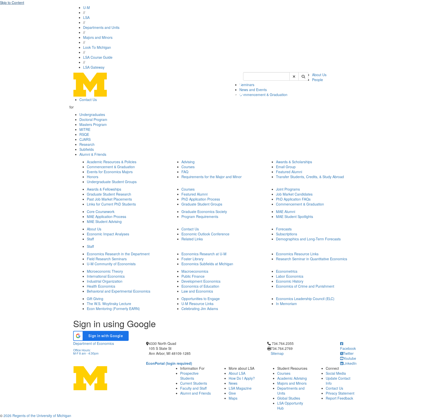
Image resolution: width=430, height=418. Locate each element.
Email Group (286, 166)
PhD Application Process (200, 199)
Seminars (246, 84)
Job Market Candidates (294, 194)
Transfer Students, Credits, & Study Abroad (310, 176)
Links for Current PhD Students (111, 204)
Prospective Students (189, 376)
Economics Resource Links (297, 253)
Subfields (86, 149)
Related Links (192, 238)
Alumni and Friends (195, 393)
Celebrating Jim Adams (199, 308)
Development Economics (200, 281)
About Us (319, 74)
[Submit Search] (303, 76)
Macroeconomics (194, 271)
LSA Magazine (240, 388)
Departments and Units (101, 27)
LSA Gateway (94, 67)
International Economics (106, 276)
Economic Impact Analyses (108, 233)
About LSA (237, 373)
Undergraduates (92, 114)
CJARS (85, 139)
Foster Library (192, 258)
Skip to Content (12, 2)
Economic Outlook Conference (205, 233)
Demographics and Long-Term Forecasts (308, 238)
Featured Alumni (289, 171)
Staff (90, 238)
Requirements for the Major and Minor (211, 176)
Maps (233, 398)
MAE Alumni (285, 211)
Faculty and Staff (193, 388)
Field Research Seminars (107, 258)
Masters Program (93, 124)
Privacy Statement (340, 393)
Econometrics (286, 271)
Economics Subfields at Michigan (207, 263)
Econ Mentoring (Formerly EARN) (113, 308)
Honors (92, 176)
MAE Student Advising (104, 221)
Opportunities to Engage (200, 298)
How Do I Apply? (242, 378)
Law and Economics (197, 291)
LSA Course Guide (97, 57)
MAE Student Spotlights (294, 216)
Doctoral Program (93, 119)
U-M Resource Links (197, 303)
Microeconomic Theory (105, 271)
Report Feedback (339, 398)
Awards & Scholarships (294, 161)
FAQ (184, 171)
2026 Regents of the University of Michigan (37, 415)
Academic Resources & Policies (111, 161)
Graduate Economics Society (204, 211)
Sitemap (277, 353)
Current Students (193, 383)
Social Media (336, 373)
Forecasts (284, 228)
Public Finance (193, 276)
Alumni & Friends (92, 154)
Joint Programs (288, 189)
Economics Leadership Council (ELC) (305, 298)
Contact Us (88, 99)
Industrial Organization (104, 281)
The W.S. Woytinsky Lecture (109, 303)
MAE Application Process (106, 216)
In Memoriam (286, 303)
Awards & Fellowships (104, 189)
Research (87, 144)
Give (232, 393)
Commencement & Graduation (263, 94)
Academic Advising (292, 378)
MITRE (84, 129)
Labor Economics (289, 276)
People (317, 79)
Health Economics (101, 286)
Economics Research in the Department (118, 253)
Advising (188, 161)
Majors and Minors (97, 37)
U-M (86, 7)
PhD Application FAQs (293, 199)
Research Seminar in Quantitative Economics (311, 258)
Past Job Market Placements (109, 199)
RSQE (84, 134)
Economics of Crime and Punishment (305, 286)
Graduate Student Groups (201, 204)
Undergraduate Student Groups (112, 181)
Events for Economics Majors (110, 171)
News (233, 383)
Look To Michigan (97, 47)
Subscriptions (286, 233)
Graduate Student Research (109, 194)
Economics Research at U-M (203, 253)
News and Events (253, 89)
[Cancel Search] (294, 76)
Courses (188, 166)
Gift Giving (95, 298)
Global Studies (288, 398)
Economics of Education (200, 286)
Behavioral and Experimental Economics (118, 291)
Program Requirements (199, 216)
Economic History (289, 281)
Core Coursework (100, 211)
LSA (86, 17)
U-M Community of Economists (111, 263)
